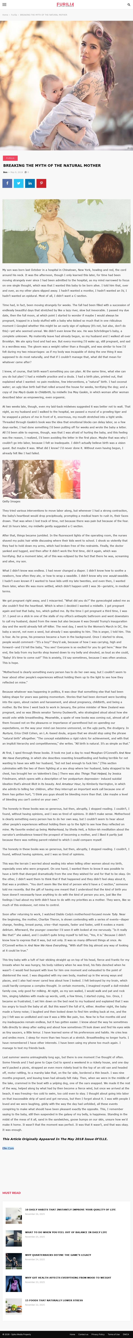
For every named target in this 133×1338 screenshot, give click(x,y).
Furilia (14, 15)
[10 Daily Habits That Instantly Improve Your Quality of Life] (14, 1215)
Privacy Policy (98, 1334)
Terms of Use (114, 1334)
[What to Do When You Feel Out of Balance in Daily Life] (14, 1238)
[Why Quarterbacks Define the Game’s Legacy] (14, 1260)
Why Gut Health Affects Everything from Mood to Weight (68, 1277)
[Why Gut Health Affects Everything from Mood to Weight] (14, 1283)
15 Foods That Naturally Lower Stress (54, 1300)
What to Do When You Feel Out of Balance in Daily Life (66, 1232)
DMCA (126, 1334)
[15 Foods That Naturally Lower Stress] (14, 1306)
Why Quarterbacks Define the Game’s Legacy (58, 1255)
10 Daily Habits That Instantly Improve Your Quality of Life (70, 1209)
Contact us (83, 1334)
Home (5, 15)
